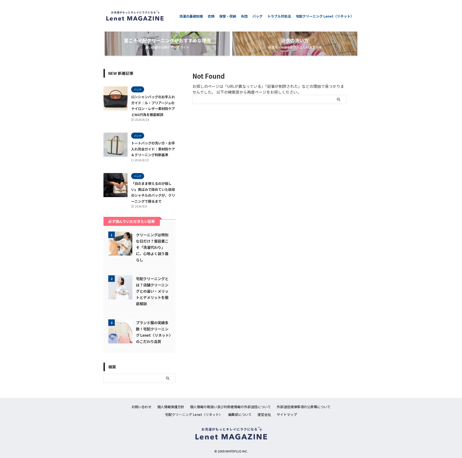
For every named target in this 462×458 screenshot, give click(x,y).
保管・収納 (227, 16)
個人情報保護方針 (170, 406)
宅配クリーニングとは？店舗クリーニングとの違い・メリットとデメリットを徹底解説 (152, 291)
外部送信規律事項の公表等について (304, 406)
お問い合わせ (141, 406)
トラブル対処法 (279, 16)
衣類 (211, 16)
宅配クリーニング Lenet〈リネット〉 (325, 16)
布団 (244, 16)
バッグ (257, 16)
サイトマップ (287, 414)
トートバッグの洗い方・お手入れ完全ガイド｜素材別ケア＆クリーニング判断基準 (153, 148)
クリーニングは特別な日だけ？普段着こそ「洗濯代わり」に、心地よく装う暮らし (152, 247)
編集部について (240, 414)
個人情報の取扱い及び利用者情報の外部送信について (230, 406)
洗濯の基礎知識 (191, 16)
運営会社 (264, 414)
